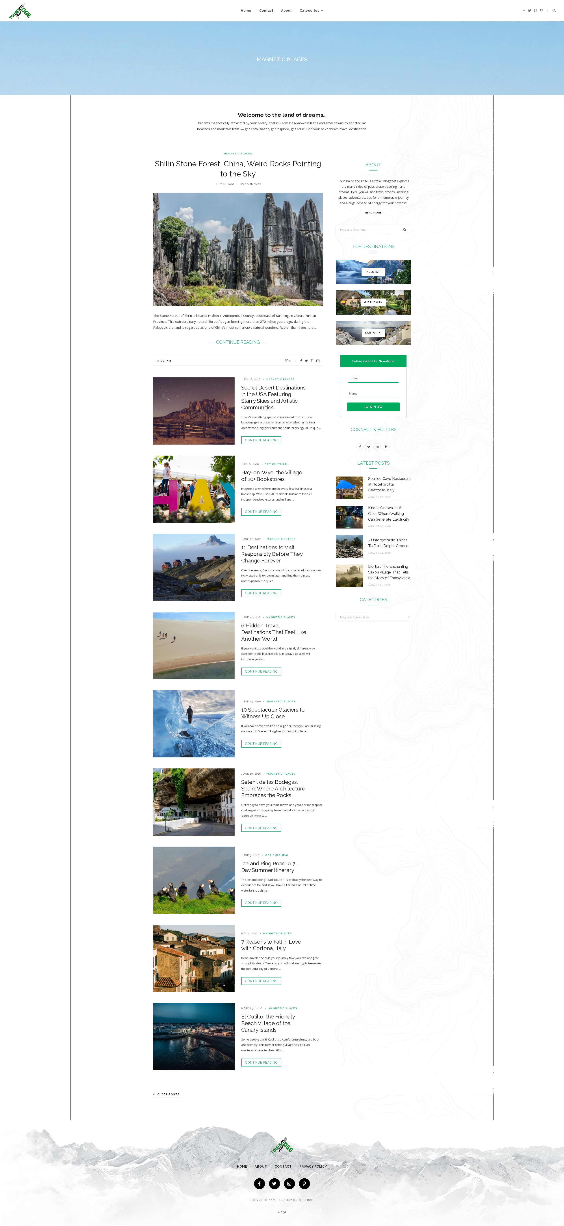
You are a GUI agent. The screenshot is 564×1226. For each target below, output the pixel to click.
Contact (266, 11)
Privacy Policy (313, 1166)
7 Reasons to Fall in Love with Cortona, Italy (271, 945)
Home (246, 11)
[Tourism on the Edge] (20, 10)
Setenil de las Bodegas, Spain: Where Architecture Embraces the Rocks (273, 788)
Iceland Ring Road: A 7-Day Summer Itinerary (269, 866)
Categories (309, 11)
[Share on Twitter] (306, 360)
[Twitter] (274, 1183)
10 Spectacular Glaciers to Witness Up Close (273, 713)
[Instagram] (289, 1183)
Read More (373, 212)
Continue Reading (261, 440)
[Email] (317, 360)
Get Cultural (276, 464)
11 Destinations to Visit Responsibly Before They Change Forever (271, 554)
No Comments (250, 184)
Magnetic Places (238, 153)
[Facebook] (259, 1183)
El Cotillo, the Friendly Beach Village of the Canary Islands (268, 1023)
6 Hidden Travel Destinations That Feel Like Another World (273, 632)
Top (283, 1212)
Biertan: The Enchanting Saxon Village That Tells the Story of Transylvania (389, 572)
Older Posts (168, 1094)
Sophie (166, 360)
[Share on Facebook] (301, 360)
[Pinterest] (312, 360)
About (286, 11)
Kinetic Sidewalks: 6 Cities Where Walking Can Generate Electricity (388, 513)
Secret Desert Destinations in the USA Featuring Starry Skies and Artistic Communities (273, 397)
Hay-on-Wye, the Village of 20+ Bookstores (271, 475)
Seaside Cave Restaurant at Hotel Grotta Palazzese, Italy (389, 484)
